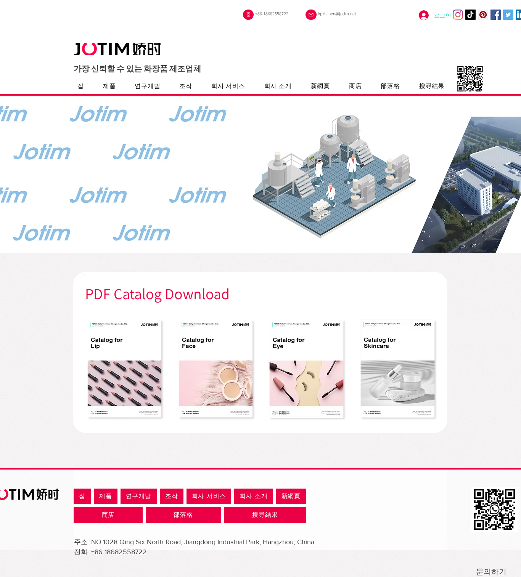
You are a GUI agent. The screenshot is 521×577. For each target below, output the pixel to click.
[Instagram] (458, 15)
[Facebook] (495, 15)
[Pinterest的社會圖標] (483, 15)
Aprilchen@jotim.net (337, 13)
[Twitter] (508, 15)
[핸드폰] (248, 15)
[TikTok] (470, 15)
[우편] (311, 15)
